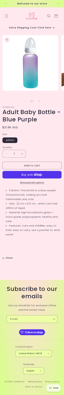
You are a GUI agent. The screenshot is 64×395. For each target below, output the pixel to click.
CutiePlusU (18, 381)
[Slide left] (24, 101)
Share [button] (9, 258)
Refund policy (35, 381)
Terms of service (33, 386)
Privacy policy (52, 381)
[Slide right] (39, 101)
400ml (10, 140)
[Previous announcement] (6, 3)
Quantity (7, 147)
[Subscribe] (53, 319)
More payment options (32, 182)
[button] (6, 16)
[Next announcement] (58, 3)
